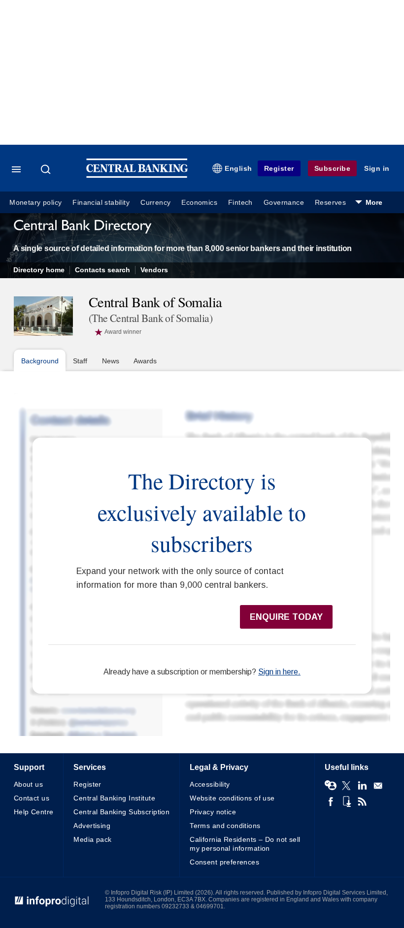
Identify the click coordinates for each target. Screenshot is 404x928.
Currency (155, 202)
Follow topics (331, 786)
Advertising (91, 826)
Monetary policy (35, 202)
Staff (80, 361)
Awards (145, 361)
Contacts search (102, 270)
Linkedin (362, 786)
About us (28, 784)
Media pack (92, 839)
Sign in (377, 168)
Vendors (154, 270)
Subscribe (332, 168)
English (238, 168)
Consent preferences (224, 862)
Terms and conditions (225, 826)
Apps (346, 801)
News (110, 361)
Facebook (331, 801)
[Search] (47, 169)
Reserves (330, 202)
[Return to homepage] (137, 175)
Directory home (39, 270)
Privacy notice (213, 812)
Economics (199, 202)
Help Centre (34, 812)
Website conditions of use (232, 798)
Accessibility (210, 784)
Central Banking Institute (114, 798)
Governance (284, 202)
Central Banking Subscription (121, 812)
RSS (362, 801)
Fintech (240, 202)
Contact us (31, 798)
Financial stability (101, 202)
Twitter (346, 786)
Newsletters (378, 786)
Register (279, 168)
